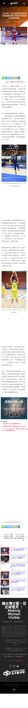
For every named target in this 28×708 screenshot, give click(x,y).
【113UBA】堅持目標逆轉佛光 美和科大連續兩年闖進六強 (17, 549)
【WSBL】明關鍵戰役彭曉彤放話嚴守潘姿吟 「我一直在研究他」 (17, 566)
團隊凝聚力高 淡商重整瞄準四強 (11, 423)
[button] (4, 3)
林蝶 (15, 522)
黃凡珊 (19, 522)
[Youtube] (17, 666)
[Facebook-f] (10, 666)
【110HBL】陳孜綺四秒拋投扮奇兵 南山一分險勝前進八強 (17, 589)
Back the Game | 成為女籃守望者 (14, 660)
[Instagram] (14, 666)
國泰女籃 (10, 522)
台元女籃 (5, 522)
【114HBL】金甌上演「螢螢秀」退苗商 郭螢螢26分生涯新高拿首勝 (14, 429)
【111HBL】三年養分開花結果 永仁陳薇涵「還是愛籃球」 (18, 557)
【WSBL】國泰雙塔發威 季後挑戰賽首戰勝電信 (18, 581)
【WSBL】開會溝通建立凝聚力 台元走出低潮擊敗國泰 (17, 573)
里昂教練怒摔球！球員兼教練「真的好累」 (14, 426)
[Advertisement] (14, 60)
